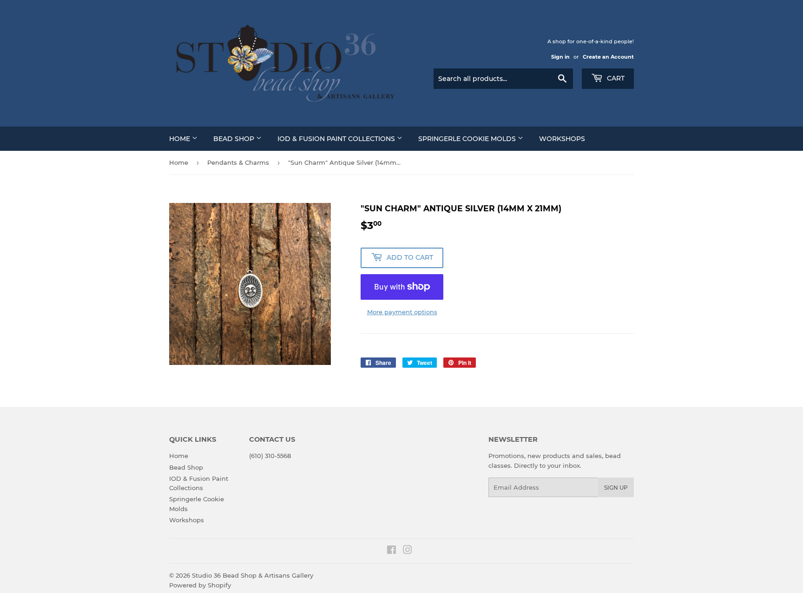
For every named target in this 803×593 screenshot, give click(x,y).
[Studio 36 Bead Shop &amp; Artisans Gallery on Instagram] (407, 551)
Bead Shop (234, 139)
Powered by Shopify (200, 585)
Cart (615, 78)
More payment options (402, 312)
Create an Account (608, 57)
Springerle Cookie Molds (468, 139)
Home (180, 139)
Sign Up (616, 487)
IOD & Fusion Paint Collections (337, 139)
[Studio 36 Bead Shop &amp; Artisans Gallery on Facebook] (391, 551)
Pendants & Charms (238, 162)
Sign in (560, 57)
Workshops (562, 139)
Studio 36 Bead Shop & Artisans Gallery (252, 575)
